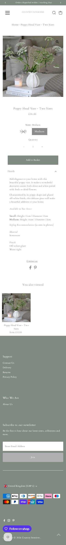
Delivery (7, 367)
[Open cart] (60, 12)
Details (11, 171)
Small (25, 132)
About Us (8, 404)
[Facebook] (4, 521)
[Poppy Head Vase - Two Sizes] (16, 307)
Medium (40, 131)
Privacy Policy (10, 376)
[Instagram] (9, 521)
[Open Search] (54, 12)
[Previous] (9, 42)
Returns (7, 372)
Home (15, 24)
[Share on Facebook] (30, 268)
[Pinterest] (13, 521)
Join (33, 457)
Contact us (32, 261)
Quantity (33, 139)
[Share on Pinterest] (35, 268)
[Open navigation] (10, 12)
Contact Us (8, 362)
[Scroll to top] (58, 535)
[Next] (18, 42)
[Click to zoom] (57, 42)
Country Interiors (31, 537)
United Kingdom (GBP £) (21, 485)
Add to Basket (33, 159)
